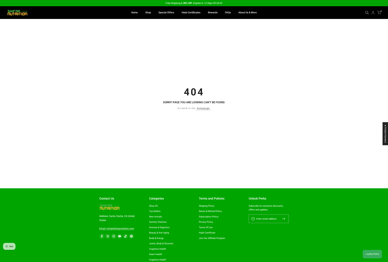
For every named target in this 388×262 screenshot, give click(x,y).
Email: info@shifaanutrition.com (116, 228)
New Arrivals (155, 216)
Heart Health (155, 254)
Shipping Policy (206, 206)
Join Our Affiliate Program (212, 238)
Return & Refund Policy (210, 211)
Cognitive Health (157, 249)
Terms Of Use (206, 227)
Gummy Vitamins (158, 222)
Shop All (153, 206)
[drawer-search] (367, 12)
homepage (203, 108)
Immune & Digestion (159, 227)
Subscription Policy (208, 216)
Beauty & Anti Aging (159, 232)
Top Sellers (155, 211)
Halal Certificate (207, 232)
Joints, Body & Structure (161, 243)
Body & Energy (156, 238)
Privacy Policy (206, 222)
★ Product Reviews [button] (385, 134)
